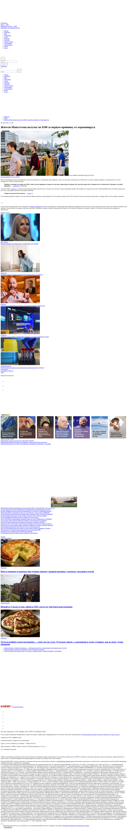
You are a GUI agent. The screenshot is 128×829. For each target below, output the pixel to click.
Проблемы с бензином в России (10, 28)
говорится (16, 186)
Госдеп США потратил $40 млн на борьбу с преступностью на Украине (24, 520)
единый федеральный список (65, 761)
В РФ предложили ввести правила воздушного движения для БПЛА (23, 522)
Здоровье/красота (6, 366)
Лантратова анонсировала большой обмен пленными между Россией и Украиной (27, 514)
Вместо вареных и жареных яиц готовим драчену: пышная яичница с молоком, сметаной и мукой (47, 571)
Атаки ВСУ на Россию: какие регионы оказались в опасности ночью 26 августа (26, 523)
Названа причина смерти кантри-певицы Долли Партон (19, 533)
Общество (4, 273)
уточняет (13, 189)
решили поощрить (35, 206)
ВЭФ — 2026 (5, 24)
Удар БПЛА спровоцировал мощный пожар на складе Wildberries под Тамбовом (26, 519)
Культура (3, 304)
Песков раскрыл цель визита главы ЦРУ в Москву (17, 440)
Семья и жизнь (5, 603)
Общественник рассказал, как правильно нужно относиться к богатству (24, 442)
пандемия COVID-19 (7, 371)
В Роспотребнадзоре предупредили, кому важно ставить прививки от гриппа (25, 528)
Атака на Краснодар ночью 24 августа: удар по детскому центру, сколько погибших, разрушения (32, 651)
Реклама (20, 707)
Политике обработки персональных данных (76, 825)
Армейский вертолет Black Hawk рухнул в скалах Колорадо (20, 526)
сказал (29, 193)
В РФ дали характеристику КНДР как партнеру (17, 531)
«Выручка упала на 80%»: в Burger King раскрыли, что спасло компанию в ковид (25, 336)
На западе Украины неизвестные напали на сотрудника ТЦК (20, 530)
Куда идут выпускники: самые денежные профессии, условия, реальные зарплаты (27, 525)
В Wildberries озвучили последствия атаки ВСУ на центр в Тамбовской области (26, 511)
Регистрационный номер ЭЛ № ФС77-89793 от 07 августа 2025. (101, 734)
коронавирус (4, 369)
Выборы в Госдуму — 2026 (9, 26)
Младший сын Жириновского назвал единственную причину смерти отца (23, 305)
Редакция (15, 707)
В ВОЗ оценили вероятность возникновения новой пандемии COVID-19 (22, 367)
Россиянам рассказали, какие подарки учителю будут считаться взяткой (24, 516)
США (2, 372)
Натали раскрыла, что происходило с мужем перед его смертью (19, 243)
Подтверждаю (8, 827)
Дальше (3, 536)
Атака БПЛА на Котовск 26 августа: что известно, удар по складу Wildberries (25, 512)
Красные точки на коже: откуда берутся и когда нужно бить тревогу (24, 649)
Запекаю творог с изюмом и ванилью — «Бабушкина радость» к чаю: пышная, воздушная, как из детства (35, 648)
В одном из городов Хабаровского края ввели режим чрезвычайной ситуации (26, 509)
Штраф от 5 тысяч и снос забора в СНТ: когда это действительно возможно (36, 607)
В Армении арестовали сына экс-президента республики (19, 517)
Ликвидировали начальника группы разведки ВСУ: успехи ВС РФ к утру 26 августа (28, 508)
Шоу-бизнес (4, 242)
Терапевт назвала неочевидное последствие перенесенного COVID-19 (22, 274)
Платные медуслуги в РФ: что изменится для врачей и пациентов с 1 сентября (26, 444)
